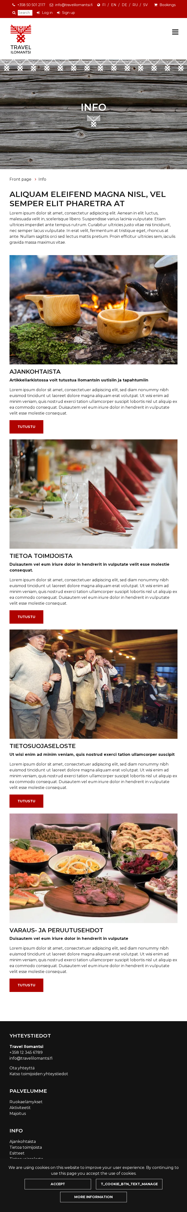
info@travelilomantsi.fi (74, 5)
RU (135, 5)
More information (93, 1197)
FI (104, 5)
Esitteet (17, 1153)
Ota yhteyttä (22, 1068)
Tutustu (26, 427)
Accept (58, 1184)
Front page (20, 179)
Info (42, 179)
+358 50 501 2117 (31, 5)
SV (145, 5)
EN (113, 5)
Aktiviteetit (20, 1107)
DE (124, 5)
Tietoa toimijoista (25, 1147)
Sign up (68, 12)
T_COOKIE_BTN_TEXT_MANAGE (129, 1184)
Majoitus (17, 1113)
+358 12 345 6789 (26, 1052)
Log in (47, 12)
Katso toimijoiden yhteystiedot (38, 1074)
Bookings (167, 5)
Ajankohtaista (22, 1141)
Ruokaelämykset (26, 1102)
